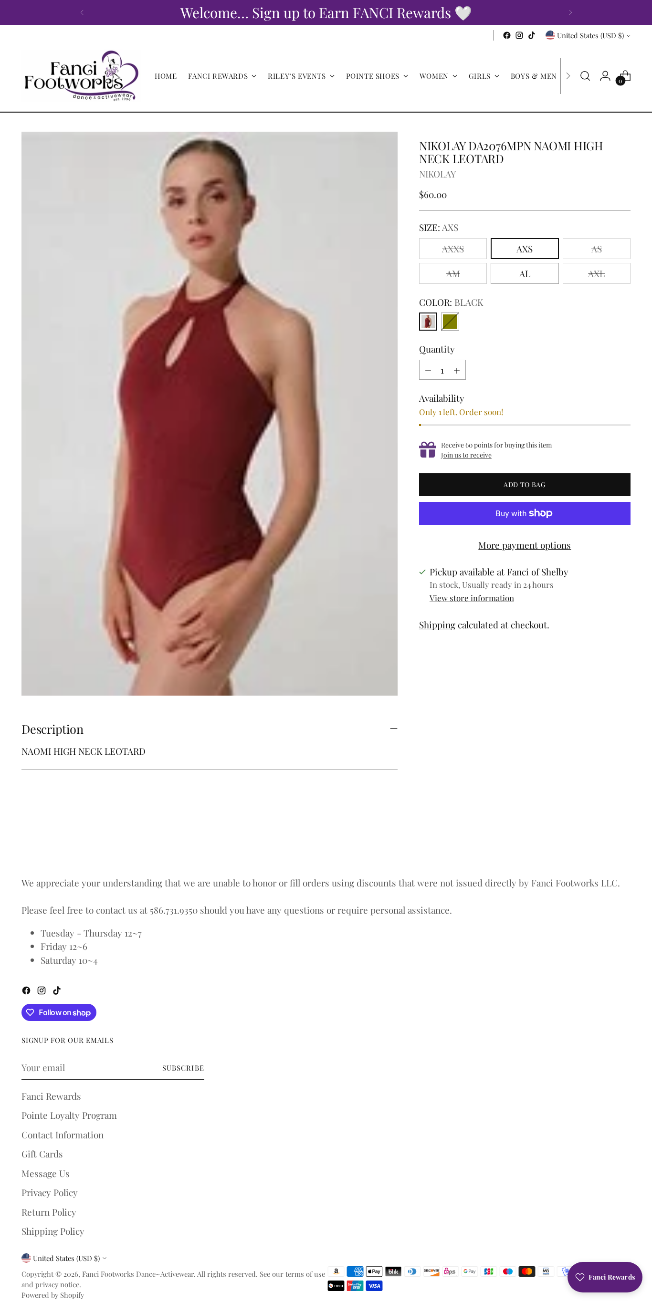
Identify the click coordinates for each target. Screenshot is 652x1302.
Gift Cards (42, 1153)
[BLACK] (428, 321)
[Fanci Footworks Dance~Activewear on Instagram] (519, 35)
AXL (596, 273)
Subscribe (183, 1068)
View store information (472, 598)
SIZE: (438, 227)
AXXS (453, 248)
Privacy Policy (49, 1192)
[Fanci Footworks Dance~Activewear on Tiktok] (531, 35)
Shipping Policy (52, 1231)
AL (524, 273)
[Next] (570, 12)
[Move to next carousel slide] (622, 841)
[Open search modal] (585, 75)
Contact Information (62, 1134)
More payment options (524, 545)
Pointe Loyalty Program (69, 1115)
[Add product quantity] (456, 369)
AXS (524, 248)
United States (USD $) (590, 35)
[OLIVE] (450, 321)
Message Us (45, 1173)
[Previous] (82, 12)
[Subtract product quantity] (428, 369)
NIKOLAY (437, 173)
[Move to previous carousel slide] (600, 841)
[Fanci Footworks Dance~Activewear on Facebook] (507, 35)
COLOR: (451, 302)
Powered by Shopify (52, 1295)
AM (453, 273)
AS (596, 248)
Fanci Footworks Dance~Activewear (138, 1274)
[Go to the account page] (605, 75)
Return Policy (48, 1212)
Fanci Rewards (51, 1096)
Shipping (437, 624)
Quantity (437, 349)
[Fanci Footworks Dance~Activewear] (81, 76)
